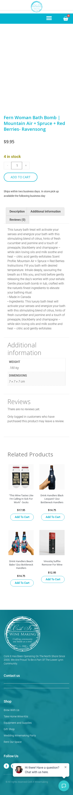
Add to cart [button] (22, 517)
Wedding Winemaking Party (20, 735)
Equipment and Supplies (18, 722)
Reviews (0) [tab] (17, 219)
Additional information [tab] (46, 211)
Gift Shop (9, 729)
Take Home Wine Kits (16, 716)
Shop (7, 701)
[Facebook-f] (6, 766)
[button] (49, 17)
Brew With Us (11, 710)
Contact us (12, 676)
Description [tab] (17, 211)
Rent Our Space (13, 741)
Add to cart (21, 177)
